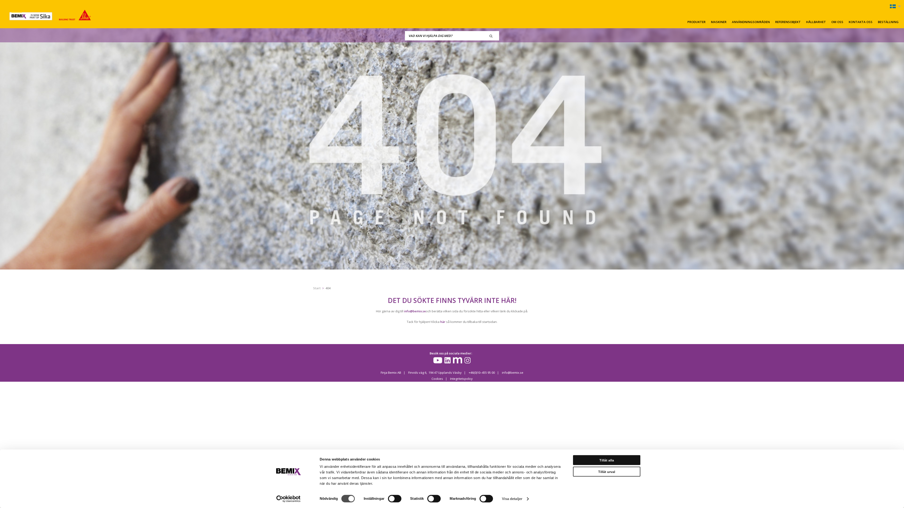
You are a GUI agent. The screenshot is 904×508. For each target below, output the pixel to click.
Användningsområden (751, 22)
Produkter (696, 22)
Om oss (837, 22)
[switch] (394, 498)
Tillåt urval (606, 472)
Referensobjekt (788, 22)
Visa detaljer (512, 499)
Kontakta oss (860, 22)
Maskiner (718, 22)
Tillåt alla (606, 460)
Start (317, 288)
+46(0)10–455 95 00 (482, 372)
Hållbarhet (816, 22)
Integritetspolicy (461, 379)
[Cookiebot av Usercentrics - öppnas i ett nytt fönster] (288, 498)
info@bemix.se (415, 311)
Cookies (437, 379)
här (442, 322)
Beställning (888, 22)
